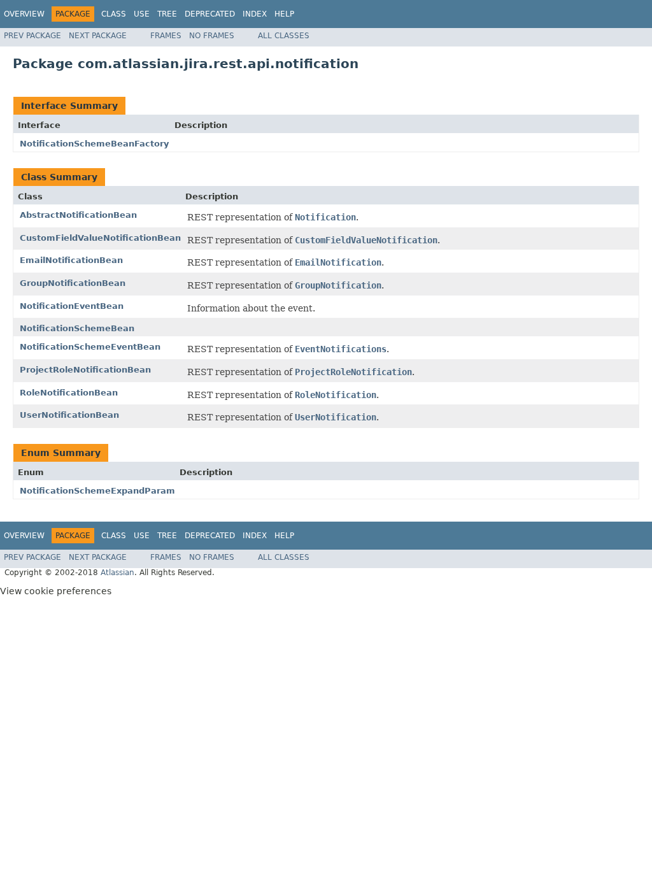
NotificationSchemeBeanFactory (94, 143)
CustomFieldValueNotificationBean (100, 238)
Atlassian (117, 572)
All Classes (283, 35)
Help (284, 14)
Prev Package (32, 35)
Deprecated (210, 14)
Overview (24, 14)
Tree (167, 14)
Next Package (98, 35)
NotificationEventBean (72, 306)
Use (142, 14)
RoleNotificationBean (69, 392)
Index (255, 14)
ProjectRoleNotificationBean (85, 369)
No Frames (211, 35)
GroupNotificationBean (72, 283)
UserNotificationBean (69, 415)
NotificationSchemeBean (77, 328)
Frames (165, 35)
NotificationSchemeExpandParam (97, 491)
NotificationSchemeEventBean (90, 347)
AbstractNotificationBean (78, 215)
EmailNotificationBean (71, 260)
